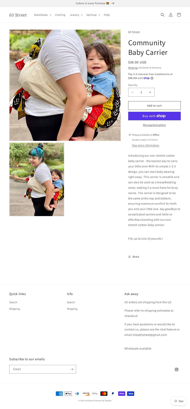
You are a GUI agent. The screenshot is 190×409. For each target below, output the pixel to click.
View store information (145, 145)
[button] (42, 15)
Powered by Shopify (103, 400)
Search (13, 302)
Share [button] (135, 256)
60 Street (89, 400)
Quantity (132, 85)
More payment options (154, 124)
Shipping (133, 67)
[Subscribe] (72, 369)
